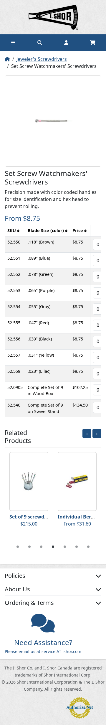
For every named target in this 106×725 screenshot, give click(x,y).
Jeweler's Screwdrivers (41, 59)
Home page (53, 17)
